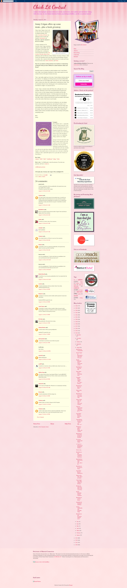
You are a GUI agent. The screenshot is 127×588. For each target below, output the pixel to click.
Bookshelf (76, 56)
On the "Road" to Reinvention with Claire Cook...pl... (79, 355)
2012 (76, 540)
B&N (45, 159)
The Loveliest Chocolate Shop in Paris (42, 53)
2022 (76, 315)
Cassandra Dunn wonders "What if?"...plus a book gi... (79, 380)
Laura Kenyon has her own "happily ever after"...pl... (79, 422)
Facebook (51, 60)
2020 (76, 319)
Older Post (68, 424)
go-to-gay (81, 290)
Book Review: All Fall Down (79, 499)
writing (81, 297)
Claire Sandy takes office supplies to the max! (79, 481)
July (78, 521)
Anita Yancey (41, 306)
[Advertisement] (37, 569)
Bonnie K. (41, 293)
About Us (76, 50)
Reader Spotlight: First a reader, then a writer (79, 362)
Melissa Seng (41, 372)
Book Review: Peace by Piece (79, 387)
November (79, 338)
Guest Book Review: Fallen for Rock (78, 415)
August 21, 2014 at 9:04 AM (44, 250)
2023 (76, 312)
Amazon (37, 159)
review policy (76, 64)
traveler (40, 284)
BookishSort (41, 209)
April (78, 528)
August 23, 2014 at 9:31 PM (44, 368)
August (78, 347)
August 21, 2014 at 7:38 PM (44, 334)
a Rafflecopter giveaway (40, 167)
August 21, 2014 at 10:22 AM (45, 279)
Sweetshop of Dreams (42, 35)
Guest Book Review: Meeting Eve (79, 472)
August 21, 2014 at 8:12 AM (44, 205)
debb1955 (41, 355)
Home (52, 424)
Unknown (41, 195)
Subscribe (84, 84)
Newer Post (36, 424)
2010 (76, 544)
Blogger (70, 585)
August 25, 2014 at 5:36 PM (44, 396)
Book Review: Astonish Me (79, 350)
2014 (76, 333)
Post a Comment (40, 417)
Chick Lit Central (49, 7)
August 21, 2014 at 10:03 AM (45, 259)
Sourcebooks (42, 38)
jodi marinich (42, 338)
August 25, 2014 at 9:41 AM (44, 387)
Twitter (56, 60)
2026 (76, 305)
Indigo (54, 159)
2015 (76, 330)
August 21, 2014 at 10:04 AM (45, 269)
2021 (76, 317)
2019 (76, 321)
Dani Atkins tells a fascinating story (79, 373)
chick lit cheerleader (78, 285)
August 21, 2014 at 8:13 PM (44, 342)
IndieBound (49, 159)
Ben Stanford (83, 44)
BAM (41, 159)
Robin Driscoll (42, 274)
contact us (47, 163)
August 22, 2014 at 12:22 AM (45, 359)
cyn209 (40, 364)
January (78, 535)
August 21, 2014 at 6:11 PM (44, 323)
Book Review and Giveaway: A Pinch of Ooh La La (79, 454)
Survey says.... (79, 450)
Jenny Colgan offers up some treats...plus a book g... (79, 402)
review (76, 295)
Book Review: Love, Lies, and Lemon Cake (79, 395)
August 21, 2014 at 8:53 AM (44, 223)
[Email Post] (51, 175)
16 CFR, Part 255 (57, 556)
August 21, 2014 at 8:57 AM (44, 231)
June (78, 524)
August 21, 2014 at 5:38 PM (44, 314)
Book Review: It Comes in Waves (79, 467)
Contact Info (76, 54)
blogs (81, 281)
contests (43, 176)
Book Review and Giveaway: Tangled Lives (79, 516)
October (78, 341)
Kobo (58, 159)
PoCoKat (41, 319)
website (46, 60)
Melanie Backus (42, 327)
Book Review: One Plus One (79, 368)
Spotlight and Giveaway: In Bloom (79, 503)
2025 (76, 308)
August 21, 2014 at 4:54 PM (44, 302)
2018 (76, 324)
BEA (74, 279)
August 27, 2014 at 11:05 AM (45, 404)
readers (79, 294)
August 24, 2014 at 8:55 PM (44, 379)
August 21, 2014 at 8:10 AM (44, 191)
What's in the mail (79, 391)
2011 (76, 542)
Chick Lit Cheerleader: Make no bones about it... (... (79, 409)
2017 (76, 326)
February (79, 532)
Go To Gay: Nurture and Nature (79, 441)
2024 (76, 310)
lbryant (40, 392)
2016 (76, 328)
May (78, 526)
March (78, 530)
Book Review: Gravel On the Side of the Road (79, 435)
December (79, 335)
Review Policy (77, 52)
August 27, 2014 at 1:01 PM (44, 414)
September (79, 344)
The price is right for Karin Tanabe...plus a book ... (79, 429)
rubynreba (41, 383)
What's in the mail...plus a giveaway (79, 477)
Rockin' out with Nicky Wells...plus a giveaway (79, 487)
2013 (76, 538)
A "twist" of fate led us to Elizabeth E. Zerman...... (79, 445)
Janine (40, 219)
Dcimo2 (40, 244)
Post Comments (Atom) (44, 427)
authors (39, 176)
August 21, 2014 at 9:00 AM (44, 240)
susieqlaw (41, 228)
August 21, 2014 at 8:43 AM (44, 215)
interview (80, 292)
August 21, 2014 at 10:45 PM (44, 351)
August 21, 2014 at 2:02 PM (44, 289)
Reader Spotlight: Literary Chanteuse (79, 493)
